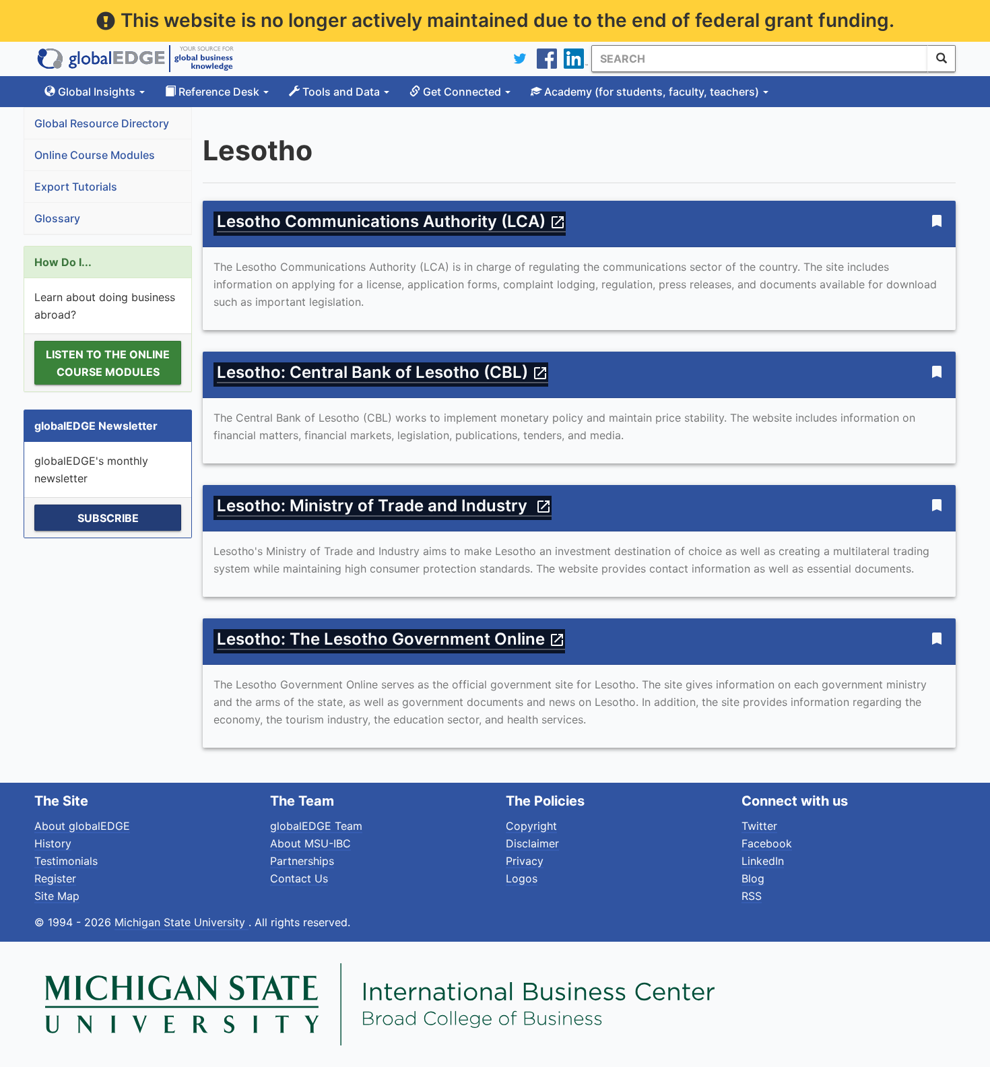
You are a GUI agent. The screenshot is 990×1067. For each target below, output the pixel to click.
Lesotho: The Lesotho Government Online (391, 639)
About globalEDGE (82, 826)
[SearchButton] (941, 58)
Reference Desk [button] (219, 91)
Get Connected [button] (462, 91)
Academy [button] (650, 91)
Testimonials (66, 861)
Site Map (56, 896)
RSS (751, 896)
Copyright (531, 826)
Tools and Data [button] (341, 91)
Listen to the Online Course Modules (108, 363)
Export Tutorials (75, 186)
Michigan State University (181, 922)
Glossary (57, 218)
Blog (752, 878)
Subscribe (108, 518)
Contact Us (299, 878)
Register (55, 878)
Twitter (759, 826)
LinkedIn (762, 861)
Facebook (766, 843)
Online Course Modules (94, 155)
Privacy (524, 861)
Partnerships (302, 861)
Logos (521, 878)
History (52, 843)
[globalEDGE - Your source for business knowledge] (135, 58)
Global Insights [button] (96, 91)
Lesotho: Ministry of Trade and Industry (384, 505)
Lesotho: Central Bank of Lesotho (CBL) (382, 372)
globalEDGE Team (316, 826)
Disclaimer (532, 843)
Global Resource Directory (101, 123)
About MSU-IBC (310, 843)
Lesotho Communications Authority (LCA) (391, 221)
